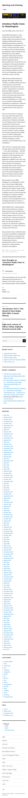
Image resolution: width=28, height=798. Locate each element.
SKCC (6, 728)
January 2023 (7, 432)
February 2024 (8, 417)
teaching (6, 694)
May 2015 (6, 487)
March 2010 (7, 546)
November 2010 (8, 533)
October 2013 (7, 494)
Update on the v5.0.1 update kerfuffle (14, 359)
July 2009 (6, 562)
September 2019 (8, 452)
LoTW (4, 784)
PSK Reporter (6, 777)
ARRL (6, 726)
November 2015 (8, 477)
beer (5, 668)
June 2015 (6, 485)
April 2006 (7, 624)
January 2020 (8, 450)
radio (3, 251)
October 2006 (8, 612)
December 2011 (8, 514)
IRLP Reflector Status (8, 751)
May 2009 (7, 566)
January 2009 (8, 575)
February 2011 (8, 527)
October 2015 (7, 479)
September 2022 (8, 438)
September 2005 (8, 639)
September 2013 (8, 496)
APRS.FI (4, 740)
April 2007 (7, 601)
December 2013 (8, 492)
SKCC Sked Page (7, 773)
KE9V (3, 759)
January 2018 (7, 456)
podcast (6, 686)
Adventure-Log (9, 730)
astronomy (7, 665)
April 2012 (7, 510)
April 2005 (7, 643)
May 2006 (7, 622)
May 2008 (7, 587)
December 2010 (8, 531)
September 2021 (8, 448)
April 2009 (7, 568)
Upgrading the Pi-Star (10, 353)
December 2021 (8, 446)
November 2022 (8, 434)
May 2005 (6, 641)
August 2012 (7, 506)
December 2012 (8, 502)
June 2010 (6, 539)
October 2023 (7, 423)
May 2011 (6, 525)
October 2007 (8, 595)
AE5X (3, 762)
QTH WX (4, 744)
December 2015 (8, 475)
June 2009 (7, 564)
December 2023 (8, 421)
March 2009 (7, 570)
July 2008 (6, 583)
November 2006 (8, 610)
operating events (13, 251)
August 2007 (7, 599)
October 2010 (7, 535)
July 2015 (6, 483)
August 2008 (7, 581)
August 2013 (7, 498)
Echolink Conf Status (8, 748)
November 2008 (8, 577)
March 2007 (7, 604)
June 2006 (7, 620)
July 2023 (6, 429)
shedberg (6, 250)
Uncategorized (8, 697)
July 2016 (6, 463)
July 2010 (6, 537)
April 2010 (7, 543)
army (23, 250)
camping (6, 670)
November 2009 (8, 554)
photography (8, 684)
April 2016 (7, 469)
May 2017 (6, 458)
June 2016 (6, 465)
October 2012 (7, 504)
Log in (5, 709)
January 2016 (7, 473)
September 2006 (8, 614)
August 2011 (7, 521)
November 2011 (8, 516)
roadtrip (6, 690)
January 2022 (7, 444)
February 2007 (8, 606)
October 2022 (7, 436)
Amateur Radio (8, 661)
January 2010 (7, 550)
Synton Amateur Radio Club (12, 355)
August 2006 (7, 616)
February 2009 (8, 572)
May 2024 (6, 415)
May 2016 (6, 467)
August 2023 (7, 427)
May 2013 (6, 500)
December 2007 (8, 591)
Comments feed (8, 713)
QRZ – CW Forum (7, 766)
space (5, 692)
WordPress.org (8, 715)
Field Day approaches (10, 357)
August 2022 (7, 440)
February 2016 (8, 471)
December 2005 (8, 633)
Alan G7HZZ (7, 401)
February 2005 (8, 647)
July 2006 (6, 618)
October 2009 (8, 556)
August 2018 (7, 454)
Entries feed (7, 711)
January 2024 (7, 419)
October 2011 (7, 519)
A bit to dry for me (9, 362)
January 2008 (8, 589)
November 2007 (8, 593)
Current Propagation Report (10, 755)
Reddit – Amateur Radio (9, 769)
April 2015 (7, 490)
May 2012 (6, 508)
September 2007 (8, 597)
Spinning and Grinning (12, 5)
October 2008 (8, 579)
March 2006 (7, 626)
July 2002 (6, 649)
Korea (5, 682)
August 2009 (7, 560)
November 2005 (8, 635)
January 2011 (7, 529)
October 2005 (8, 637)
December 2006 (8, 608)
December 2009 (8, 552)
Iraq (5, 680)
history (6, 678)
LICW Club (5, 780)
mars (7, 251)
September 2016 (8, 461)
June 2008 (7, 585)
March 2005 (7, 645)
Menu (4, 9)
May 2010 (6, 541)
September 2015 (8, 481)
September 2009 (8, 558)
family (6, 674)
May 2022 (6, 442)
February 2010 (8, 548)
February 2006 (8, 628)
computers (7, 672)
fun (5, 676)
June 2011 (6, 523)
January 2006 (8, 630)
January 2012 (7, 512)
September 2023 (8, 425)
